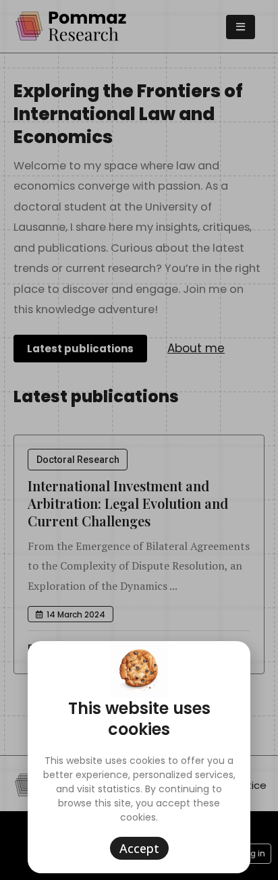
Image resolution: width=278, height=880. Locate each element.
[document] (139, 440)
